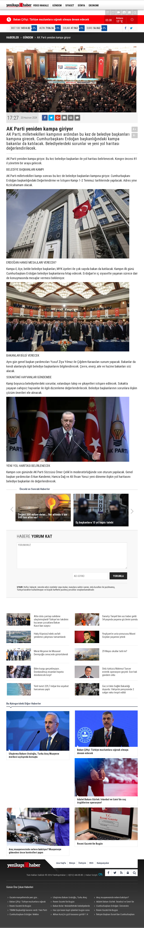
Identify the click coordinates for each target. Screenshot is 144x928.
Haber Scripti (91, 875)
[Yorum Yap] (77, 117)
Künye (72, 863)
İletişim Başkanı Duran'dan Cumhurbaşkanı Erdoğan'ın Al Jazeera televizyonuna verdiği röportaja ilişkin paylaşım (114, 915)
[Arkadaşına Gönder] (64, 117)
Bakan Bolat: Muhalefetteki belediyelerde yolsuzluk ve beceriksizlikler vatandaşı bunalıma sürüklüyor (70, 906)
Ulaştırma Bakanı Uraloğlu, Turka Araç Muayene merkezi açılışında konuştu (68, 898)
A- (134, 135)
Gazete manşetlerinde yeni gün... (24, 897)
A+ (134, 129)
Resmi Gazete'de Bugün (63, 901)
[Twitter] (51, 117)
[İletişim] (129, 12)
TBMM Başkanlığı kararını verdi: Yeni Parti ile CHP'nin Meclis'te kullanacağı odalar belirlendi (26, 910)
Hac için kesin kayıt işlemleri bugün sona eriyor (70, 910)
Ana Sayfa (61, 863)
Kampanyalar (103, 863)
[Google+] (58, 117)
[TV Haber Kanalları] (113, 12)
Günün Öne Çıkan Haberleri (19, 887)
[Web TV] (118, 12)
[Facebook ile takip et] (125, 28)
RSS (91, 863)
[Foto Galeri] (124, 12)
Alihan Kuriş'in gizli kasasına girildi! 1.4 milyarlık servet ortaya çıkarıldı (69, 915)
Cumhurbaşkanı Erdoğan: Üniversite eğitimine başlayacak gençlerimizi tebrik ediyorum (111, 906)
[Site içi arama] (135, 12)
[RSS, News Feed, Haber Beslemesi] (121, 872)
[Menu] (107, 12)
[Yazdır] (71, 117)
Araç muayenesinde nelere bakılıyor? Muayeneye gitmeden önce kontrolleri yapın (112, 898)
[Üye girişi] (128, 872)
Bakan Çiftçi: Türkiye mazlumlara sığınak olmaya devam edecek (51, 19)
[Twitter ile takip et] (131, 28)
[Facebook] (45, 117)
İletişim (82, 863)
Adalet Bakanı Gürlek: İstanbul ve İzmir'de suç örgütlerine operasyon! (113, 902)
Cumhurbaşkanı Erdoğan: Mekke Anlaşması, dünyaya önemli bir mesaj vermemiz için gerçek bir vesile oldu (27, 915)
